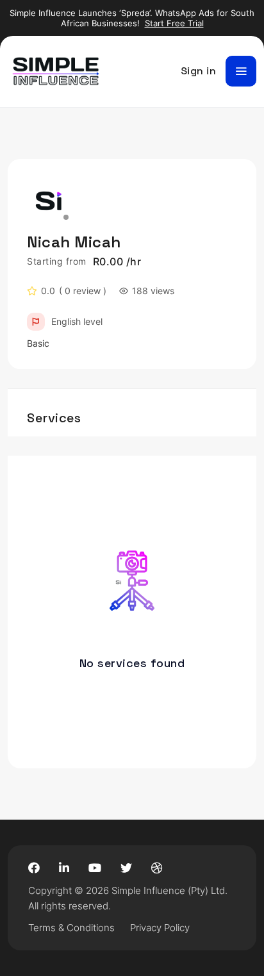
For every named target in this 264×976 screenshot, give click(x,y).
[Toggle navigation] (241, 71)
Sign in (199, 71)
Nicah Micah (74, 242)
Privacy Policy (160, 928)
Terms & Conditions (71, 928)
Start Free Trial (174, 23)
